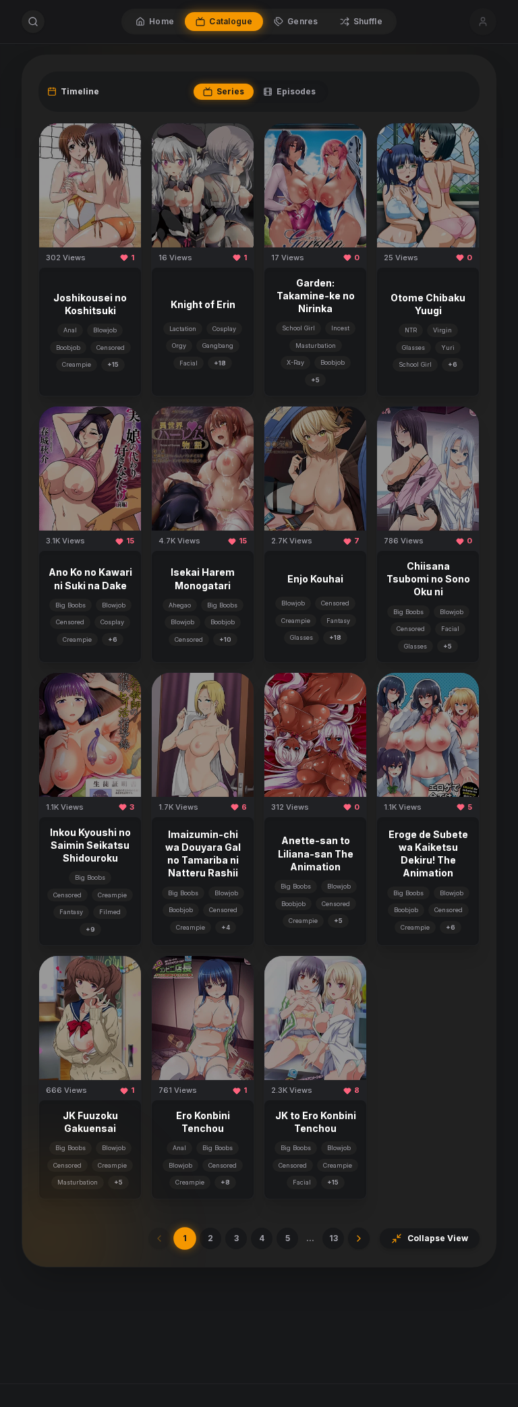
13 (333, 1238)
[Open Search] (33, 21)
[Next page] (359, 1238)
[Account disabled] (482, 21)
